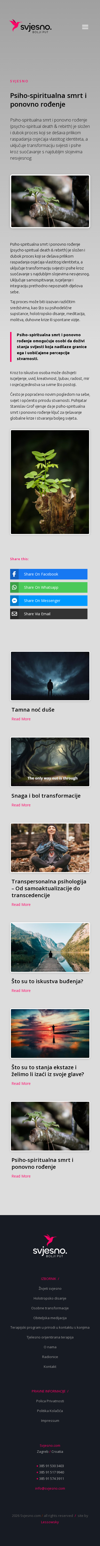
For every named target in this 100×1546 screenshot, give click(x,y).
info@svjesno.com (50, 1488)
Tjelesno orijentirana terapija (50, 1337)
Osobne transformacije (50, 1308)
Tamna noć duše (32, 709)
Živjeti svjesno (50, 1288)
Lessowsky (50, 1522)
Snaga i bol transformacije (46, 795)
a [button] (85, 27)
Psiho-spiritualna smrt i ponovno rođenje (42, 1163)
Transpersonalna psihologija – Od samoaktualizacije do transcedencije (48, 888)
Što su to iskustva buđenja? (47, 981)
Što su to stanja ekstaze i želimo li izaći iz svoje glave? (47, 1071)
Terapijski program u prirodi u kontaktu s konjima (50, 1327)
